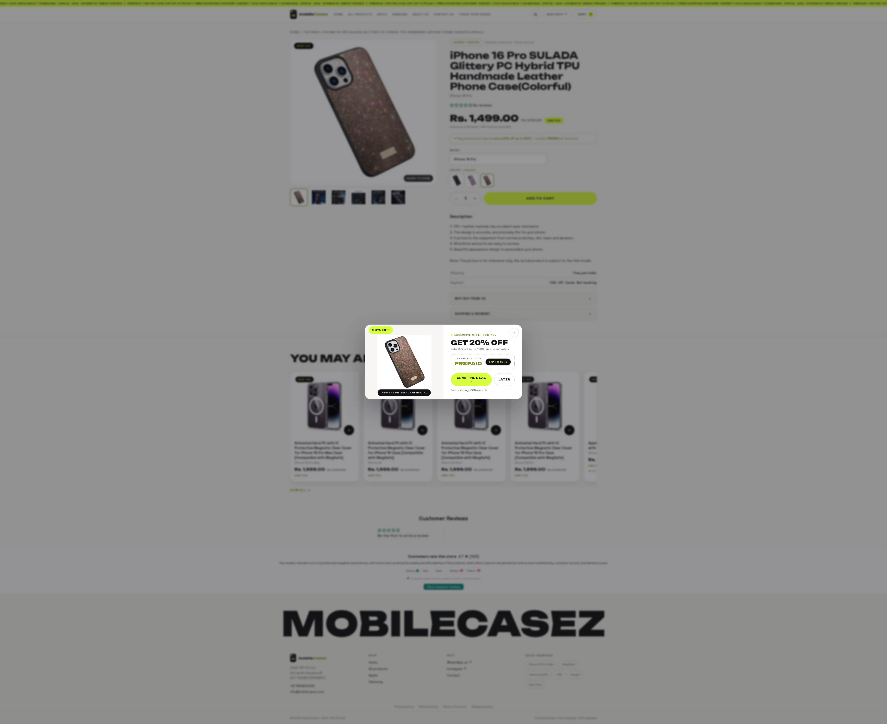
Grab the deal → (471, 380)
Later (504, 379)
